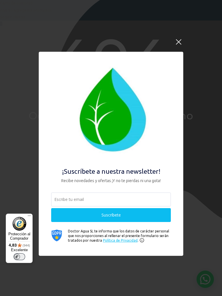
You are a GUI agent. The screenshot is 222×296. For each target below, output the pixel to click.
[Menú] (29, 217)
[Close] (178, 45)
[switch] (19, 256)
